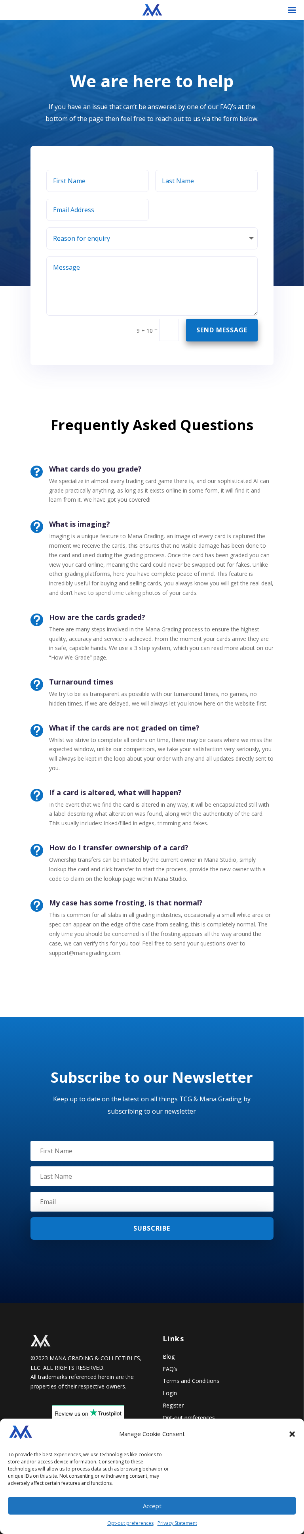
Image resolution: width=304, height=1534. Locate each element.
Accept (152, 1506)
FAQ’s (170, 1369)
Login (170, 1393)
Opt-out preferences (130, 1523)
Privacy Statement (177, 1523)
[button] (292, 1434)
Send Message (221, 330)
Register (173, 1405)
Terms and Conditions (191, 1380)
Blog (169, 1356)
